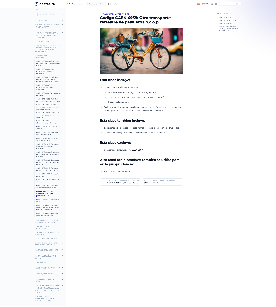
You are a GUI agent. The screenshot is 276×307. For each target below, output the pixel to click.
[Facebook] (216, 4)
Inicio (61, 4)
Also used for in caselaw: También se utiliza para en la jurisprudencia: (228, 28)
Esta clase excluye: (225, 23)
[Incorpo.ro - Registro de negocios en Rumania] (44, 4)
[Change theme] (212, 4)
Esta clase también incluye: (228, 20)
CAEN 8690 (137, 150)
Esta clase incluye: (225, 17)
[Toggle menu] (62, 8)
